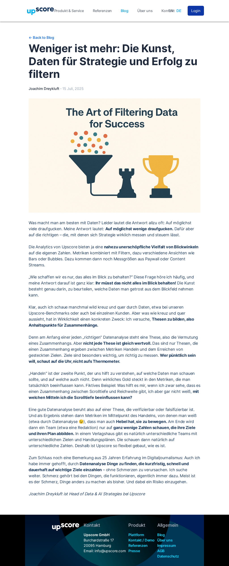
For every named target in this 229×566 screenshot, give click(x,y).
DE (178, 10)
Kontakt (168, 10)
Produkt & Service (69, 10)
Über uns (145, 10)
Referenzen (102, 10)
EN (170, 10)
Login (195, 10)
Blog (124, 10)
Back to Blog (41, 37)
